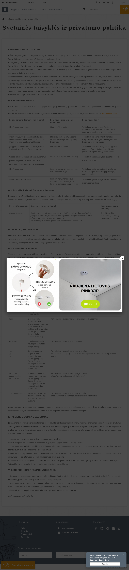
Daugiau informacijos (99, 560)
